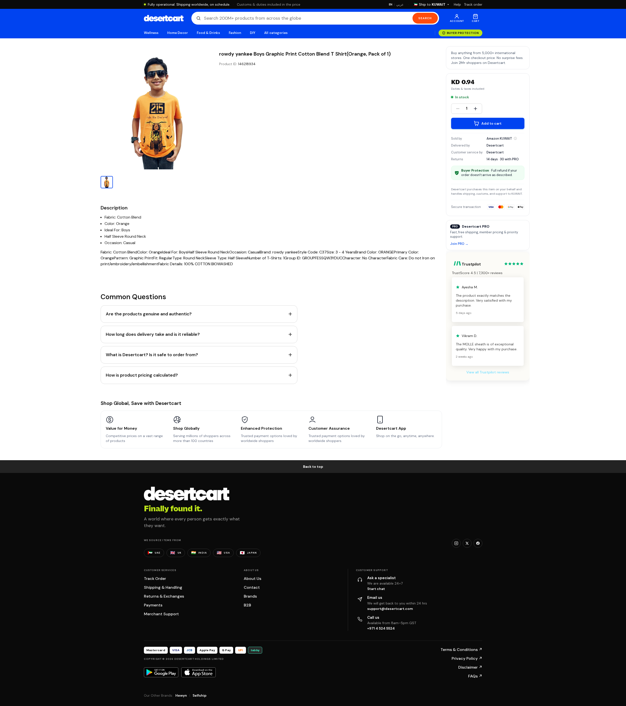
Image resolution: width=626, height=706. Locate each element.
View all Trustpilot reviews (487, 372)
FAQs (475, 676)
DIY (252, 33)
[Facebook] (477, 543)
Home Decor (177, 33)
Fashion (235, 33)
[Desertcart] (163, 18)
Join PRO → (459, 244)
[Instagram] (456, 543)
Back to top (313, 466)
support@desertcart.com (390, 608)
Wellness (151, 33)
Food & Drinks (208, 33)
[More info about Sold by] (515, 138)
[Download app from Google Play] (161, 672)
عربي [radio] (400, 4)
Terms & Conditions (461, 649)
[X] (467, 543)
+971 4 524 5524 (381, 628)
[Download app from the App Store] (198, 672)
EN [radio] (391, 4)
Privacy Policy (467, 658)
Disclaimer (470, 667)
